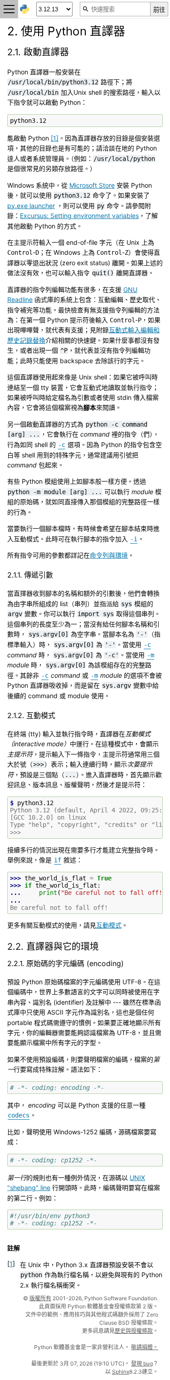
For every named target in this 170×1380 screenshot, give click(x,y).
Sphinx (120, 1371)
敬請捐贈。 (144, 1347)
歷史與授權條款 (134, 1330)
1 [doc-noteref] (54, 138)
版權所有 (40, 1298)
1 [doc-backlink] (11, 1264)
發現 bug (142, 1363)
